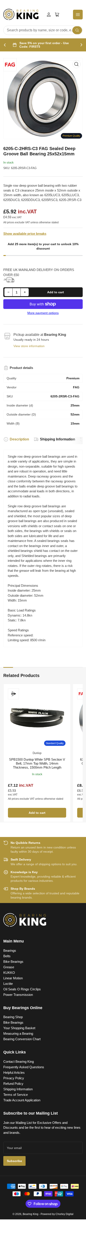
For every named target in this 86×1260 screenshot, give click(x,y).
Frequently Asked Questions (23, 1067)
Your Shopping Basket (19, 1028)
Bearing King (30, 1214)
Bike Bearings (13, 961)
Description (19, 439)
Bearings (9, 950)
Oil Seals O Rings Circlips (22, 989)
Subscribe (14, 1161)
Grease (8, 967)
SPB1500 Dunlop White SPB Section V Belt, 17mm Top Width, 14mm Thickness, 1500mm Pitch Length (37, 763)
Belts (7, 956)
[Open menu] (78, 14)
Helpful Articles (14, 1072)
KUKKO (9, 972)
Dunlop (37, 753)
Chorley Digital (64, 1214)
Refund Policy (13, 1083)
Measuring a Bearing (18, 1033)
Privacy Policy (13, 1078)
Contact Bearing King (18, 1061)
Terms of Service (15, 1094)
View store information (29, 346)
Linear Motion (13, 978)
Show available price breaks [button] (24, 233)
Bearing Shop (13, 1017)
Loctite (8, 983)
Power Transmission (18, 995)
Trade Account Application (21, 1100)
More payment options (43, 313)
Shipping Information (57, 439)
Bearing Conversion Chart (22, 1039)
